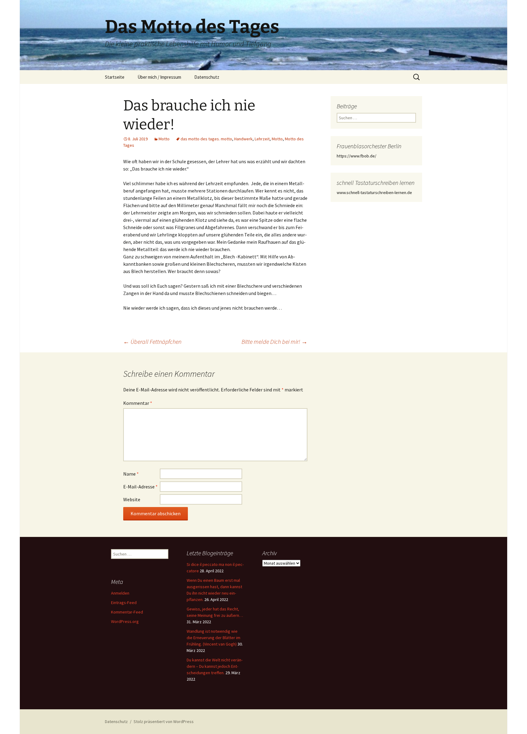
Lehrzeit (262, 139)
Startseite (114, 77)
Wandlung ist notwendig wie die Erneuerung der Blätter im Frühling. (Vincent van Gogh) (213, 637)
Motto (164, 139)
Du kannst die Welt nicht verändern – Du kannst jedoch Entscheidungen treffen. (214, 666)
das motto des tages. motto (206, 139)
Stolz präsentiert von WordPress (164, 721)
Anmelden (120, 593)
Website (131, 499)
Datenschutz (206, 77)
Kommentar (137, 403)
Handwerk (243, 139)
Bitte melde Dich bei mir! (274, 341)
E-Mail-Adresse (140, 487)
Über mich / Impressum (159, 77)
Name (131, 474)
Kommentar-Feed (127, 612)
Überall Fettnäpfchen (152, 341)
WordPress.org (125, 621)
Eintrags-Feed (124, 602)
